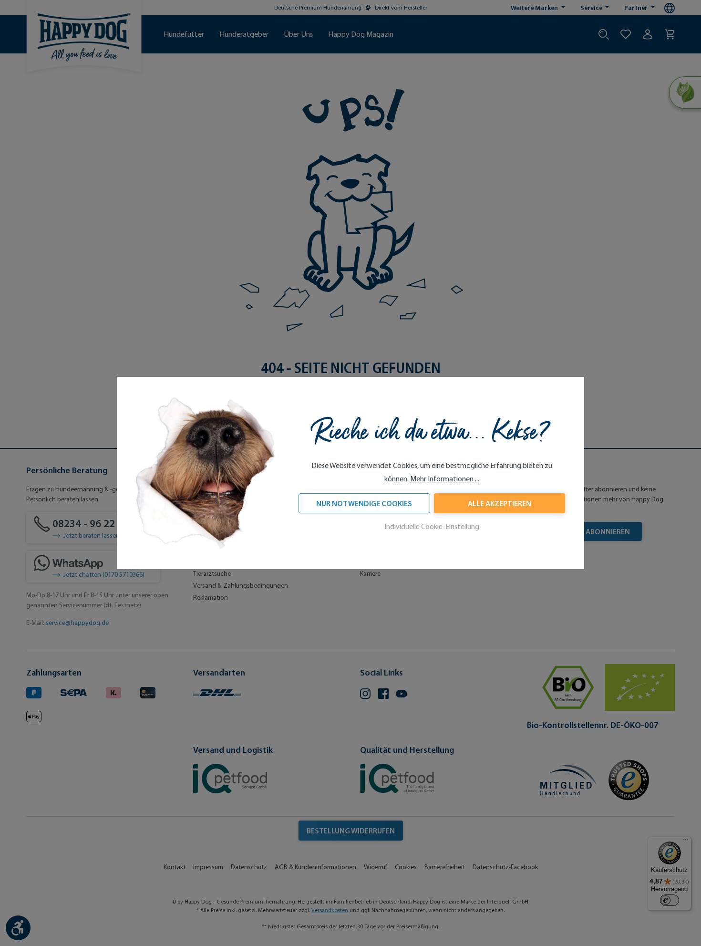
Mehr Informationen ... (444, 479)
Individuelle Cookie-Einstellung (431, 526)
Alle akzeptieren (499, 504)
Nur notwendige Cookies (364, 504)
